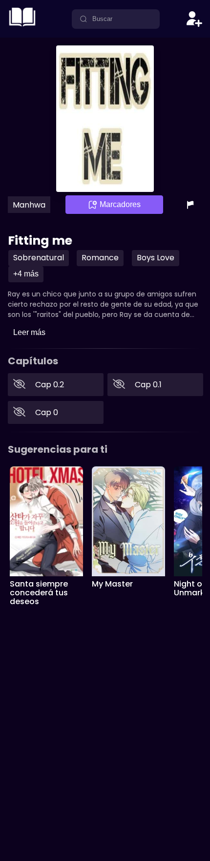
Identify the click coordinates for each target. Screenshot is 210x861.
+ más (26, 274)
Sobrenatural (38, 257)
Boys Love (155, 257)
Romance (100, 257)
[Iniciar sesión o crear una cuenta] (194, 19)
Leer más (29, 332)
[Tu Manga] (22, 26)
